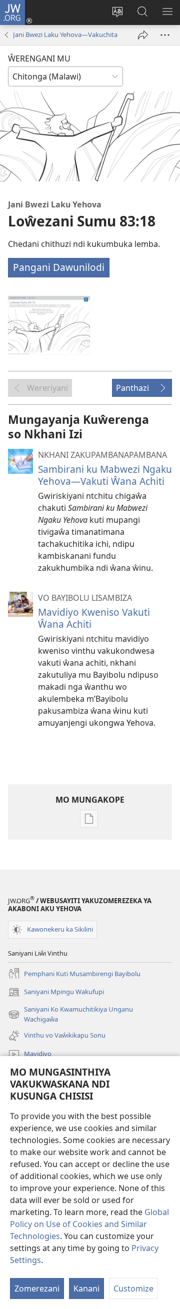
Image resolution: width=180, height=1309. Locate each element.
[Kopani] (49, 325)
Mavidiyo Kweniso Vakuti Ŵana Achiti (94, 618)
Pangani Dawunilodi (58, 267)
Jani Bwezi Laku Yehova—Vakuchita (65, 34)
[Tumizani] (143, 35)
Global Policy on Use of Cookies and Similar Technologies (89, 1224)
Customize (134, 1288)
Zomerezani (37, 1288)
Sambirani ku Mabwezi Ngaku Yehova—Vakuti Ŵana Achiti (105, 475)
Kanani (87, 1288)
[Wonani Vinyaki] (165, 35)
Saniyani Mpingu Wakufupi (56, 992)
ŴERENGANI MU (39, 58)
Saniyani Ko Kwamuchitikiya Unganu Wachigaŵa (70, 1015)
